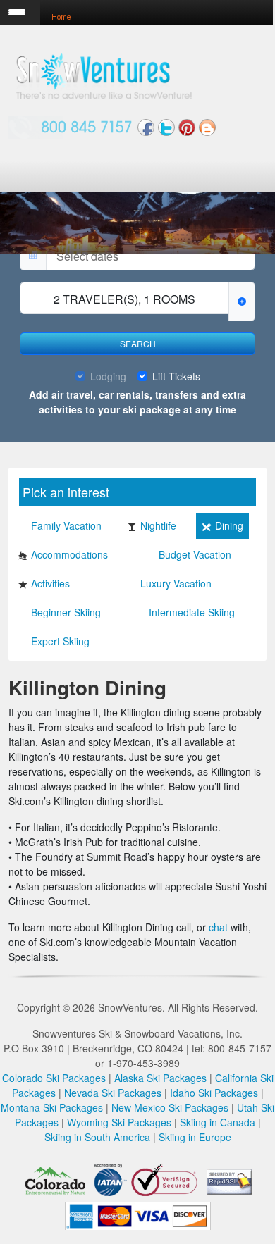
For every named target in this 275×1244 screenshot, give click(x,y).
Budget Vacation (195, 554)
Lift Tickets (176, 376)
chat (218, 927)
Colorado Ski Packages (54, 1078)
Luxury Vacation (176, 583)
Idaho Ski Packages (214, 1093)
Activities (50, 583)
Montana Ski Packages (52, 1107)
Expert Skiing (60, 641)
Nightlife (158, 525)
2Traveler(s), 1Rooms (124, 299)
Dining (229, 525)
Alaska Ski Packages (160, 1078)
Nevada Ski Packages (112, 1093)
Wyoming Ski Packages (119, 1122)
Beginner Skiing (66, 612)
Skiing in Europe (195, 1137)
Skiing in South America (97, 1137)
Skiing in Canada (217, 1122)
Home (61, 17)
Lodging (108, 376)
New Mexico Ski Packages (169, 1107)
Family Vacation (66, 525)
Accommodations (69, 554)
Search (138, 343)
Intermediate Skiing (192, 612)
